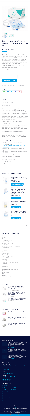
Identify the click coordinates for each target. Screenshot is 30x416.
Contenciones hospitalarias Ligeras (11, 246)
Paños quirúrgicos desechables (10, 262)
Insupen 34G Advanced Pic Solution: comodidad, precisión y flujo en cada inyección (17, 350)
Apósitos (4, 238)
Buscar (26, 225)
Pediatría (4, 263)
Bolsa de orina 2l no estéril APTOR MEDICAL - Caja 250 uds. (18, 213)
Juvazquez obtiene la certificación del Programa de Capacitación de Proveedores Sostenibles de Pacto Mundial (17, 344)
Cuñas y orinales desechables (9, 249)
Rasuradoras (5, 266)
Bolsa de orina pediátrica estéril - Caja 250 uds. (18, 202)
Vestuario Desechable (7, 276)
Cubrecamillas (5, 247)
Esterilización (5, 253)
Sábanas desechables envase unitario (11, 268)
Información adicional (7, 102)
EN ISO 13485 (6, 147)
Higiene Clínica (6, 257)
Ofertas (4, 236)
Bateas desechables (7, 240)
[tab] (15, 98)
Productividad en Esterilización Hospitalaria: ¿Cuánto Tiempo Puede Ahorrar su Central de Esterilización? (17, 356)
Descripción (5, 99)
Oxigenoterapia (6, 260)
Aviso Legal (6, 400)
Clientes (6, 385)
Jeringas (4, 259)
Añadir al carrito (10, 81)
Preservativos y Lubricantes (9, 265)
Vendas (4, 275)
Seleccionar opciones (17, 184)
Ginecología (5, 254)
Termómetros (5, 272)
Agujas (4, 237)
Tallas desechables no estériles (10, 269)
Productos (6, 391)
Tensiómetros (5, 270)
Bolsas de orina (11, 85)
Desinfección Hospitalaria (8, 252)
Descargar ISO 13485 (10, 389)
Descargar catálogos (9, 393)
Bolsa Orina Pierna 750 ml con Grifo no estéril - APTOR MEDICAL (19, 179)
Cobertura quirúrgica (7, 243)
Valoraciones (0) (6, 105)
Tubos (3, 273)
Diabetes (4, 250)
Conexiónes (5, 244)
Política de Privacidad (9, 398)
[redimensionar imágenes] (4, 344)
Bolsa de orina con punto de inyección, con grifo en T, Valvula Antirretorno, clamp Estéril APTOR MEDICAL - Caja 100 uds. (19, 190)
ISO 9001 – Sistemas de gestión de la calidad (14, 145)
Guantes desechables (7, 256)
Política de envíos (8, 395)
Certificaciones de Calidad (10, 387)
